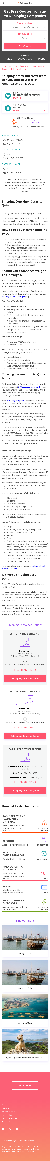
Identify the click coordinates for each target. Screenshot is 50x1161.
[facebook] (3, 1129)
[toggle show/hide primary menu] (47, 3)
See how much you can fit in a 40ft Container (25, 721)
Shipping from (26, 94)
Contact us (6, 1108)
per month (29, 387)
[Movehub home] (25, 2)
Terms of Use (7, 1122)
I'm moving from (25, 23)
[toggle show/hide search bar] (2, 3)
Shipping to (19, 106)
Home (4, 66)
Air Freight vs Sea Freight (13, 296)
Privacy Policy (7, 1115)
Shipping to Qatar (35, 66)
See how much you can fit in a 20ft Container (25, 663)
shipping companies (16, 400)
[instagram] (17, 1129)
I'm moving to (25, 34)
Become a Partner (8, 1112)
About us (5, 1105)
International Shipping (17, 66)
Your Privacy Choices (9, 1118)
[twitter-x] (10, 1129)
